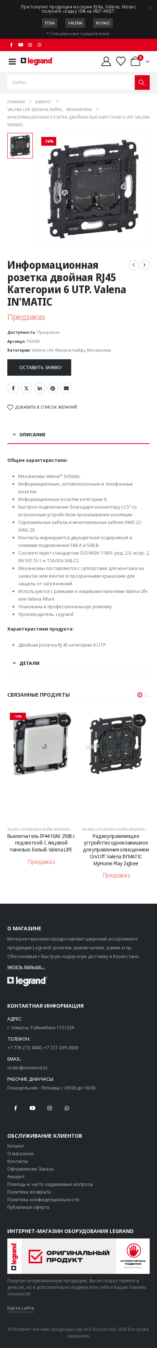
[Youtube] (20, 45)
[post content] (41, 765)
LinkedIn (40, 388)
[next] (144, 265)
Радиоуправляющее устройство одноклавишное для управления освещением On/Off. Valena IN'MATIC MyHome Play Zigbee (41, 849)
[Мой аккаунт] (106, 61)
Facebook (13, 388)
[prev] (134, 265)
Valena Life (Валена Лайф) (58, 350)
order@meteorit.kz (27, 1067)
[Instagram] (30, 45)
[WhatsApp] (39, 45)
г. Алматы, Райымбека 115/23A (40, 1027)
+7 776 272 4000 (24, 1047)
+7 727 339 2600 (61, 1047)
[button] (140, 695)
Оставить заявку (40, 367)
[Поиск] (142, 82)
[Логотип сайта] (37, 61)
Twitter (26, 388)
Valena (75, 23)
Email (66, 388)
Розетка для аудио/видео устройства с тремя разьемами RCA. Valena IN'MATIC (116, 846)
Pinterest (53, 388)
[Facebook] (11, 45)
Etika (50, 23)
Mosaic (103, 23)
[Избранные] (121, 61)
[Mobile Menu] (12, 61)
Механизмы (99, 350)
